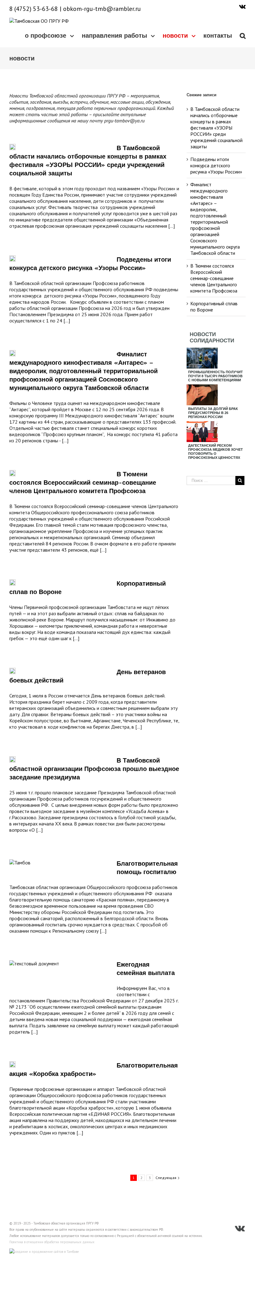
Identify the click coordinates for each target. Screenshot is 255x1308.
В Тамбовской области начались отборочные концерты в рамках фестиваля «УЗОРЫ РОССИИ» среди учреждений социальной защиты (216, 128)
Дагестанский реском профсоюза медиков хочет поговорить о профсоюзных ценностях (215, 451)
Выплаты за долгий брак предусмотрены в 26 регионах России (213, 413)
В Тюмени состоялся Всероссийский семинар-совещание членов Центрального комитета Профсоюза (82, 482)
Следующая (165, 1177)
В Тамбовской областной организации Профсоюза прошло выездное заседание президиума (94, 769)
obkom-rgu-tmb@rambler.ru (102, 9)
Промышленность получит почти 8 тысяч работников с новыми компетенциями (215, 376)
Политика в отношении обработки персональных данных (52, 1242)
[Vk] (242, 6)
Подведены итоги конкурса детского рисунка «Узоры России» (216, 165)
